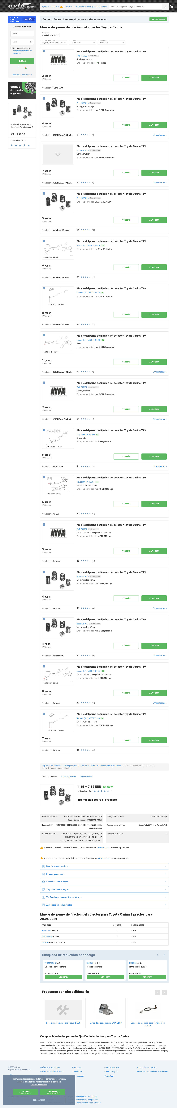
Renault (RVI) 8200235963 (88, 293)
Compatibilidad (86, 777)
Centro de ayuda (111, 1071)
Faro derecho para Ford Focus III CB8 (63, 1023)
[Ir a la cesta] (173, 6)
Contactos (108, 1076)
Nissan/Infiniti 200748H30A (89, 245)
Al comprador (78, 1076)
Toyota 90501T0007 (85, 482)
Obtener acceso (158, 19)
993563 (93, 963)
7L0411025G (52, 963)
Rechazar (52, 1092)
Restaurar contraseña (22, 75)
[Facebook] (18, 67)
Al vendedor (77, 1071)
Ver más (126, 78)
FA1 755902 (82, 56)
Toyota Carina (53, 942)
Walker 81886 (83, 150)
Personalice (39, 1100)
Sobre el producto (68, 777)
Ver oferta (63, 977)
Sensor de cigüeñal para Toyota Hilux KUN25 (148, 1024)
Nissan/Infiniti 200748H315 (88, 340)
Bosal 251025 (83, 103)
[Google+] (26, 67)
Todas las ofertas (49, 777)
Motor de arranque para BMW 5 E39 (106, 1023)
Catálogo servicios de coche (52, 1071)
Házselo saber (103, 848)
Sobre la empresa (111, 1067)
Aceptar (25, 1092)
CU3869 (135, 963)
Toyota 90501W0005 (86, 434)
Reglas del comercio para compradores (83, 1100)
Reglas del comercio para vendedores (82, 1097)
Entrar (22, 61)
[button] (57, 35)
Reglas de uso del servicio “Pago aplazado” (84, 1103)
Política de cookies (39, 1085)
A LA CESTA (154, 78)
